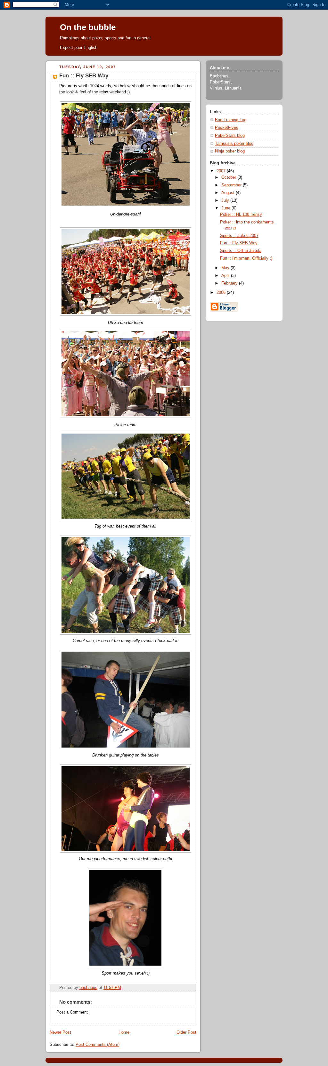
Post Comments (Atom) (97, 1044)
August (228, 193)
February (230, 283)
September (232, 185)
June (226, 208)
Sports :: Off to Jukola (240, 250)
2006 (222, 292)
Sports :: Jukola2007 (239, 235)
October (229, 177)
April (226, 275)
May (226, 268)
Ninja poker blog (230, 151)
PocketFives (226, 127)
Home (124, 1032)
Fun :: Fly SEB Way (239, 243)
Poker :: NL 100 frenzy (241, 214)
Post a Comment (72, 1012)
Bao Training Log (230, 120)
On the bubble (88, 27)
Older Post (186, 1032)
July (225, 200)
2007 (222, 171)
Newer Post (60, 1032)
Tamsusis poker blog (234, 143)
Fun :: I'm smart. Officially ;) (246, 258)
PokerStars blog (230, 135)
